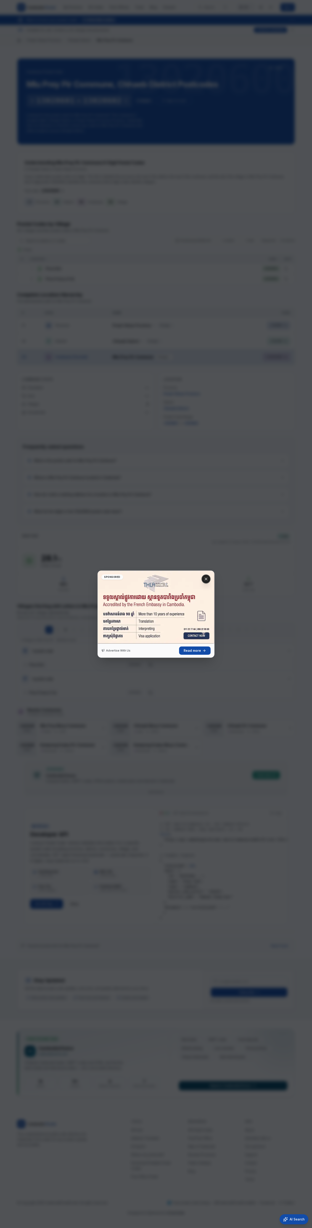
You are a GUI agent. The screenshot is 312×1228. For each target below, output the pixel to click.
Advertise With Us (118, 650)
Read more (192, 650)
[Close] (206, 579)
